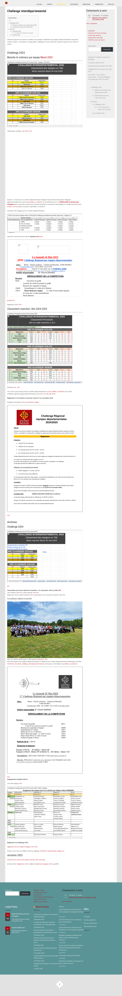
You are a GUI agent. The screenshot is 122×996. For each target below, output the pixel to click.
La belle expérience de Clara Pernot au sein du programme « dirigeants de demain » (71, 912)
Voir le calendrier (91, 23)
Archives (12, 29)
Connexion (87, 917)
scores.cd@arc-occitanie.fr (55, 391)
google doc (10, 300)
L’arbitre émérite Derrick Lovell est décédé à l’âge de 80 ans (46, 957)
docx (37, 236)
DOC (53, 394)
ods (47, 394)
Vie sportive (61, 4)
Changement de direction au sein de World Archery (46, 965)
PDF (30, 131)
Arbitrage (86, 4)
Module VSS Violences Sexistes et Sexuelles (20, 915)
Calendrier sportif (39, 890)
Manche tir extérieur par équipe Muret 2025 (24, 25)
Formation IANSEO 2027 (96, 63)
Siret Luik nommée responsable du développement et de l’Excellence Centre (45, 931)
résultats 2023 (16, 35)
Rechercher (92, 46)
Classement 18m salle (95, 38)
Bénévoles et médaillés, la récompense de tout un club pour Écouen (71, 962)
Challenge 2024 (16, 31)
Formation (99, 4)
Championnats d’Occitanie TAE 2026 (100, 66)
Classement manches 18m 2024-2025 (22, 27)
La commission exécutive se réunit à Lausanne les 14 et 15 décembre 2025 (44, 923)
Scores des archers (94, 35)
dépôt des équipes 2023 (44, 864)
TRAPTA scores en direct (96, 40)
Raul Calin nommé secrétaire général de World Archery (45, 949)
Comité (49, 4)
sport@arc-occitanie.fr (35, 202)
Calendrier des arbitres (40, 892)
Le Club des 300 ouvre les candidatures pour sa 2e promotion (70, 921)
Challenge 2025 (14, 23)
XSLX (41, 394)
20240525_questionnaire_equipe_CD (52, 851)
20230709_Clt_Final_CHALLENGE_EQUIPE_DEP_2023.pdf (26, 860)
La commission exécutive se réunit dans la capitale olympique (46, 916)
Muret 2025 (47, 57)
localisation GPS (42, 659)
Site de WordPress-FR (90, 926)
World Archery (42, 906)
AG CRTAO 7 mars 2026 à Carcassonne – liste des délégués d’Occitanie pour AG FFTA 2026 (99, 77)
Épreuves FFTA (38, 895)
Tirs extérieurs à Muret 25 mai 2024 (24, 33)
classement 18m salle (40, 899)
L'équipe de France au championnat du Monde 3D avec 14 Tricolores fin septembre (71, 929)
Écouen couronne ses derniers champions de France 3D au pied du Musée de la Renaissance (71, 948)
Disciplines (74, 4)
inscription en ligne (33, 402)
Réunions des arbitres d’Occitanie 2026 (100, 18)
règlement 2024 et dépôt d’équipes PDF (20, 847)
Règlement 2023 (22, 864)
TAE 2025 (25, 131)
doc (15, 387)
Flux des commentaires (90, 923)
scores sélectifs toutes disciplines (43, 897)
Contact (111, 4)
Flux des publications (90, 920)
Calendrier (91, 31)
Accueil (39, 4)
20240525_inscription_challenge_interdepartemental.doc (25, 664)
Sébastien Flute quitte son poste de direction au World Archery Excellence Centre (44, 940)
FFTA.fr (62, 907)
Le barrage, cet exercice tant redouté (69, 955)
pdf (20, 206)
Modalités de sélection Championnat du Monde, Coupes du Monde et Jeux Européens (70, 937)
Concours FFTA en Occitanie (97, 33)
